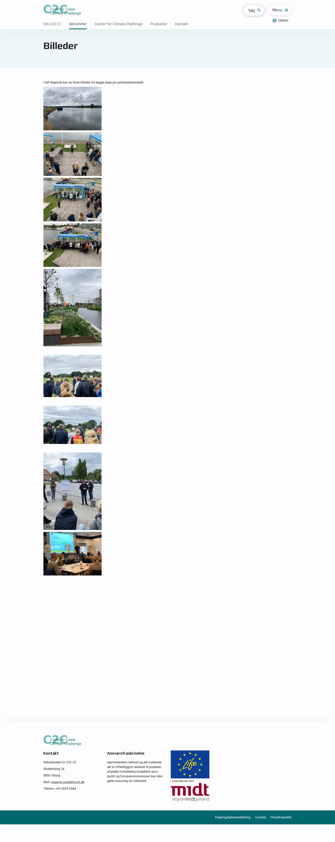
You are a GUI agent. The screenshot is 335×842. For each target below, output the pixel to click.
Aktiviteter (78, 24)
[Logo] (62, 10)
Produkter (158, 24)
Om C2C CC (52, 24)
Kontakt (181, 24)
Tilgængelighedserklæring (232, 817)
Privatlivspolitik (281, 817)
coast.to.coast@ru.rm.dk (67, 782)
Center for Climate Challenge (118, 24)
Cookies (260, 817)
